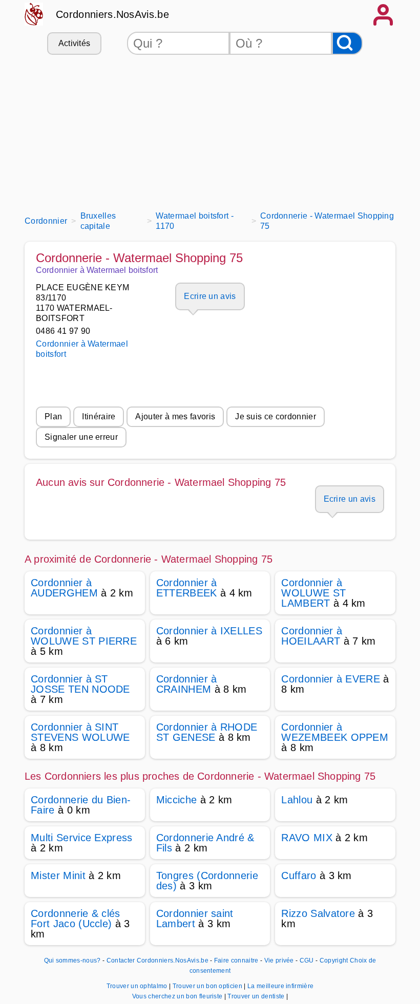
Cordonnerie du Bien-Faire (81, 805)
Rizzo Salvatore (318, 913)
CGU (307, 960)
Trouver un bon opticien (208, 986)
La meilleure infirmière (280, 986)
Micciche (176, 799)
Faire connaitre (236, 960)
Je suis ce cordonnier (275, 416)
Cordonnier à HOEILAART (311, 636)
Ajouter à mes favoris (175, 416)
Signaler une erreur (81, 437)
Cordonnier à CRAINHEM (186, 684)
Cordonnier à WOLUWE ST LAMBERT (313, 593)
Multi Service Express (82, 837)
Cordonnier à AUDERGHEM (64, 588)
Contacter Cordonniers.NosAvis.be (157, 960)
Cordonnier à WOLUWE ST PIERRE (84, 636)
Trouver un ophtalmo (138, 986)
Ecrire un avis (210, 296)
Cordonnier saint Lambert (195, 918)
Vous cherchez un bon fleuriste (178, 996)
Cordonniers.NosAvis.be (112, 14)
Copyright (334, 960)
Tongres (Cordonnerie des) (207, 880)
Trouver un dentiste (256, 996)
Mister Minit (58, 875)
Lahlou (296, 799)
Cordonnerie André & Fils (205, 842)
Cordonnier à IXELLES (209, 630)
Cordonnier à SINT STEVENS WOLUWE (80, 732)
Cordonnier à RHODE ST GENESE (207, 732)
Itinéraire (98, 416)
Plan (53, 416)
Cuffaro (298, 875)
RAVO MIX (306, 837)
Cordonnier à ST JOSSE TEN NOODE (80, 684)
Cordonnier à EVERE (330, 679)
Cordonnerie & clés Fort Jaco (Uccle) (75, 918)
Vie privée (279, 960)
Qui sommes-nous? (72, 960)
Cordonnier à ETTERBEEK (186, 588)
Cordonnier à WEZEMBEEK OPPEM (334, 732)
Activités (74, 43)
